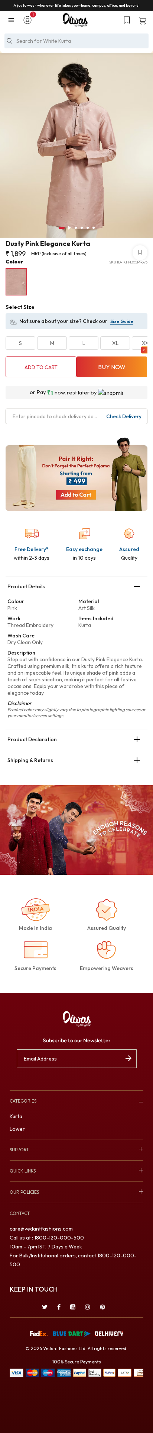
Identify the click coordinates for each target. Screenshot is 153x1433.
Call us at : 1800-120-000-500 (47, 1237)
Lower (17, 1129)
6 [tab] (93, 228)
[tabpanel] (76, 148)
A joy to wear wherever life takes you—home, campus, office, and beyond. (76, 5)
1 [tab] (62, 228)
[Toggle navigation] (13, 20)
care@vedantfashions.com (41, 1228)
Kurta (16, 1116)
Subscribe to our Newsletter (76, 1040)
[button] (27, 20)
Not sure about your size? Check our (63, 321)
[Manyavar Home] (75, 20)
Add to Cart (41, 367)
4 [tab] (82, 228)
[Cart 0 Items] (142, 21)
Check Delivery (123, 416)
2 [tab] (69, 228)
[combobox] (76, 40)
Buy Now (112, 367)
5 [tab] (88, 228)
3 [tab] (76, 228)
